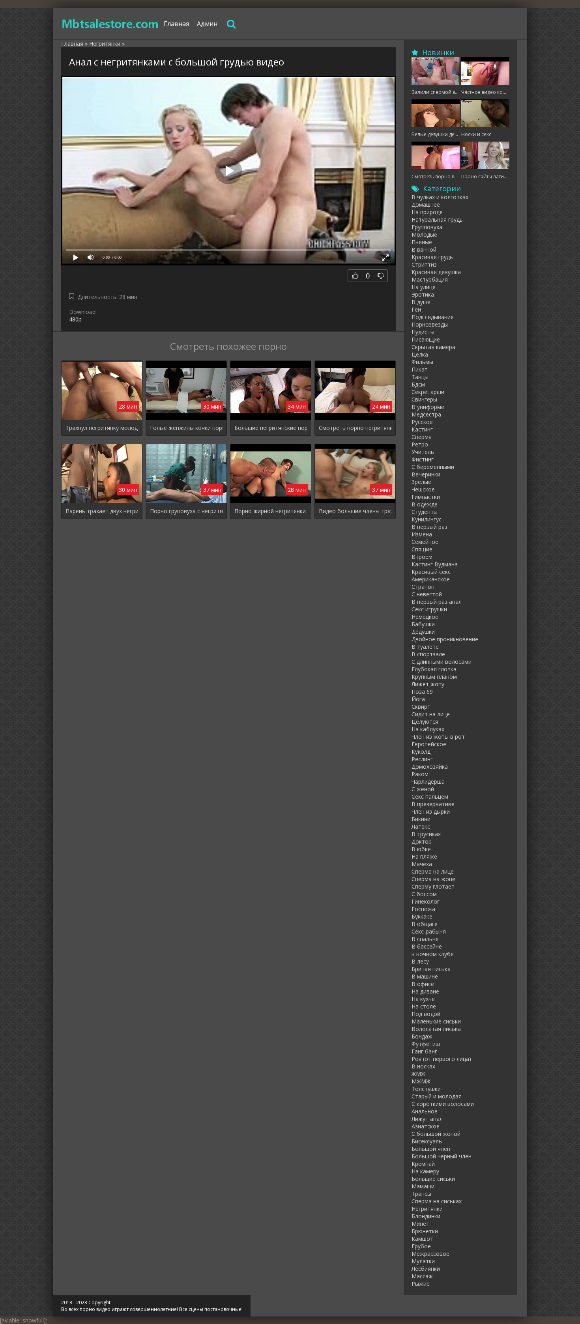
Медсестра (426, 414)
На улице (424, 287)
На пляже (424, 856)
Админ (207, 23)
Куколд (421, 751)
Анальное (425, 1111)
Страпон (423, 586)
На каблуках (428, 729)
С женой (423, 789)
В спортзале (428, 654)
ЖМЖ (418, 1074)
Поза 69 (422, 691)
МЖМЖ (421, 1081)
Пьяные (422, 242)
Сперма (422, 437)
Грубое (421, 1246)
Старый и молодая (437, 1096)
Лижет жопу (428, 684)
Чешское (423, 489)
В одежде (425, 504)
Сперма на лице (433, 871)
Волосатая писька (436, 1029)
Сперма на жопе (433, 879)
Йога (418, 699)
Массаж (422, 1276)
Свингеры (424, 399)
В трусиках (426, 834)
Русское (422, 422)
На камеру (425, 1171)
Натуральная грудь (437, 219)
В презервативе (433, 804)
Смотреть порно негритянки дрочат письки (355, 427)
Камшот (422, 1238)
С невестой (427, 594)
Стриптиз (424, 264)
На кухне (423, 999)
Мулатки (423, 1261)
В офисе (423, 984)
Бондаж (422, 1036)
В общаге (425, 924)
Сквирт (421, 706)
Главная (176, 23)
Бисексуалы (427, 1141)
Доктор (422, 841)
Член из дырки (431, 811)
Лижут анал (427, 1118)
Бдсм (418, 384)
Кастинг (422, 429)
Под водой (426, 1014)
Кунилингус (427, 519)
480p (75, 319)
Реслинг (422, 759)
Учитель (423, 452)
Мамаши (423, 1186)
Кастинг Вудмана (435, 564)
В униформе (428, 407)
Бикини (421, 819)
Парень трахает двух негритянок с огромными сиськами (101, 511)
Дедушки (423, 631)
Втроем (422, 556)
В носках (423, 1066)
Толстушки (426, 1088)
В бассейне (427, 946)
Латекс (421, 826)
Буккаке (422, 916)
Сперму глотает (433, 886)
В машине (425, 976)
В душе (421, 302)
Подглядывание (433, 317)
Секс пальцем (430, 796)
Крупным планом (434, 676)
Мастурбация (430, 279)
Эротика (423, 294)
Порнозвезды (430, 324)
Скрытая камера (433, 347)
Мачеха (422, 864)
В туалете (425, 646)
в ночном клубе (433, 954)
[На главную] (110, 24)
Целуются (425, 721)
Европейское (429, 744)
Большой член (431, 1148)
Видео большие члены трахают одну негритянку (355, 511)
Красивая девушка (436, 272)
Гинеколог (426, 901)
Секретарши (428, 392)
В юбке (421, 849)
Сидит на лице (431, 714)
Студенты (425, 511)
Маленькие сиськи (436, 1021)
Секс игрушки (429, 609)
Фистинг (423, 459)
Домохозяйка (430, 766)
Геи (416, 309)
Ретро (420, 444)
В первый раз (429, 526)
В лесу (420, 961)
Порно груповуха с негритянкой (186, 511)
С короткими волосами (443, 1103)
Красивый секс (431, 571)
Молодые (424, 234)
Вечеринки (426, 474)
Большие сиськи (433, 1178)
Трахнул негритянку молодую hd (101, 427)
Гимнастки (426, 496)
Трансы (421, 1193)
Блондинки (426, 1216)
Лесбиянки (426, 1268)
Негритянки (427, 1208)
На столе (424, 1006)
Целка (420, 354)
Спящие (422, 549)
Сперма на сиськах (437, 1201)
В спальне (425, 939)
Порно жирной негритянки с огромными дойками (270, 511)
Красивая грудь (432, 257)
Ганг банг (424, 1051)
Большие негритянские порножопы (270, 427)
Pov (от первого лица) (441, 1059)
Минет (420, 1223)
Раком (420, 774)
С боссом (424, 894)
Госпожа (423, 909)
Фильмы (422, 362)
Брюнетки (425, 1231)
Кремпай (423, 1163)
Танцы (420, 377)
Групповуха (427, 227)
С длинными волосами (441, 661)
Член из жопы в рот (438, 736)
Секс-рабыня (429, 931)
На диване (425, 991)
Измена (422, 534)
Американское (431, 579)
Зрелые (421, 482)
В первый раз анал (437, 601)
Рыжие (421, 1283)
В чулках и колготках (440, 197)
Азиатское (426, 1126)
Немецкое (425, 616)
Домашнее (426, 204)
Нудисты (423, 332)
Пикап (420, 369)
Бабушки (423, 624)
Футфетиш (426, 1044)
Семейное (425, 541)
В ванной (424, 249)
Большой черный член (441, 1156)
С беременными (433, 467)
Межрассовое (430, 1253)
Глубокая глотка (434, 669)
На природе (427, 212)
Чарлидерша (428, 781)
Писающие (426, 339)
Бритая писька (431, 969)
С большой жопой (436, 1133)
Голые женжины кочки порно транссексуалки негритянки (186, 427)
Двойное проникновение (445, 639)
